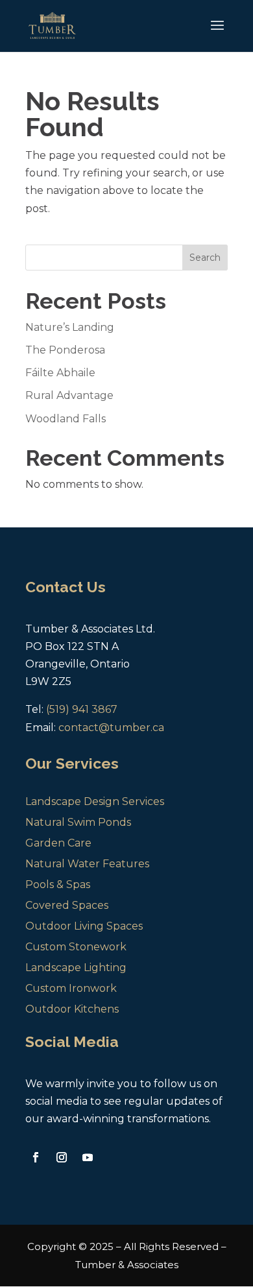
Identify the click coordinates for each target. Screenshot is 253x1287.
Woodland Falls (65, 419)
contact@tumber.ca (111, 727)
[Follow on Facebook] (35, 1157)
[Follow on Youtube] (87, 1157)
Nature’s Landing (69, 327)
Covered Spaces (66, 905)
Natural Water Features (87, 864)
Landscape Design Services (94, 801)
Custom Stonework (75, 947)
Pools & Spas (57, 884)
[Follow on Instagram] (61, 1157)
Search (205, 257)
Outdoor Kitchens (72, 1009)
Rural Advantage (69, 395)
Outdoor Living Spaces (84, 926)
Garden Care (58, 843)
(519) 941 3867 (81, 709)
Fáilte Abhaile (60, 373)
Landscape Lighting (75, 967)
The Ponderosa (65, 350)
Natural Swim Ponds (78, 822)
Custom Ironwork (71, 988)
